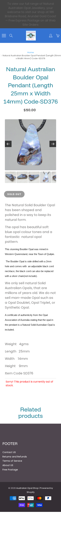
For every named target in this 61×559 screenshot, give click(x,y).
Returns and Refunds (14, 456)
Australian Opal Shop (27, 488)
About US (7, 465)
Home (30, 52)
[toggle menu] (4, 35)
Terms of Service (12, 460)
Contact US (9, 452)
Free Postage (10, 469)
